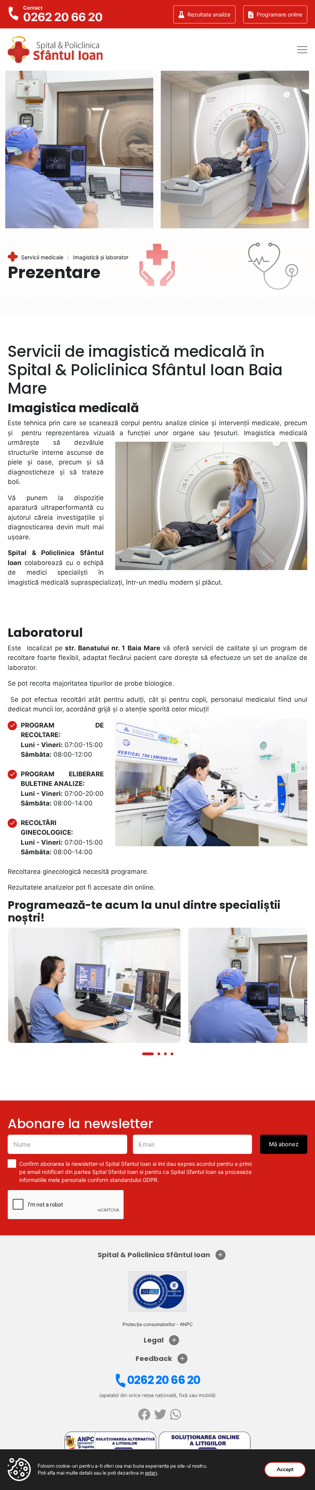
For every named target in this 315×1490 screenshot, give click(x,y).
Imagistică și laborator (100, 257)
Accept (285, 1469)
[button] (148, 1053)
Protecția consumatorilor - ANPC (158, 1324)
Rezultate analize (208, 14)
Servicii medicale (42, 257)
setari (151, 1473)
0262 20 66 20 (163, 1380)
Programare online (279, 14)
